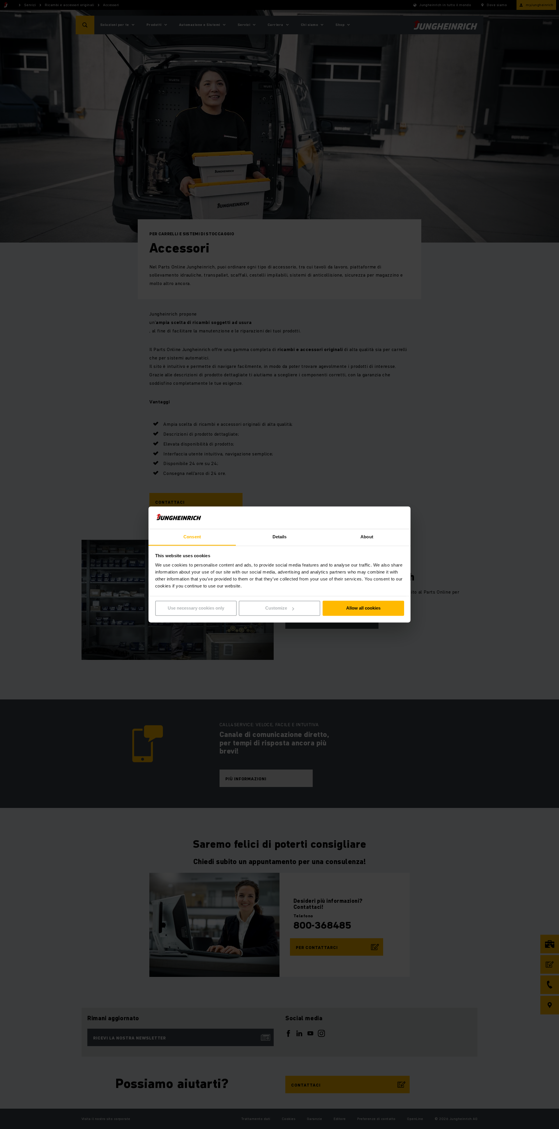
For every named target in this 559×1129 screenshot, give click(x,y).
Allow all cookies (363, 608)
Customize (276, 608)
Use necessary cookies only (196, 608)
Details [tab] (280, 536)
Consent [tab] (192, 536)
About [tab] (366, 536)
